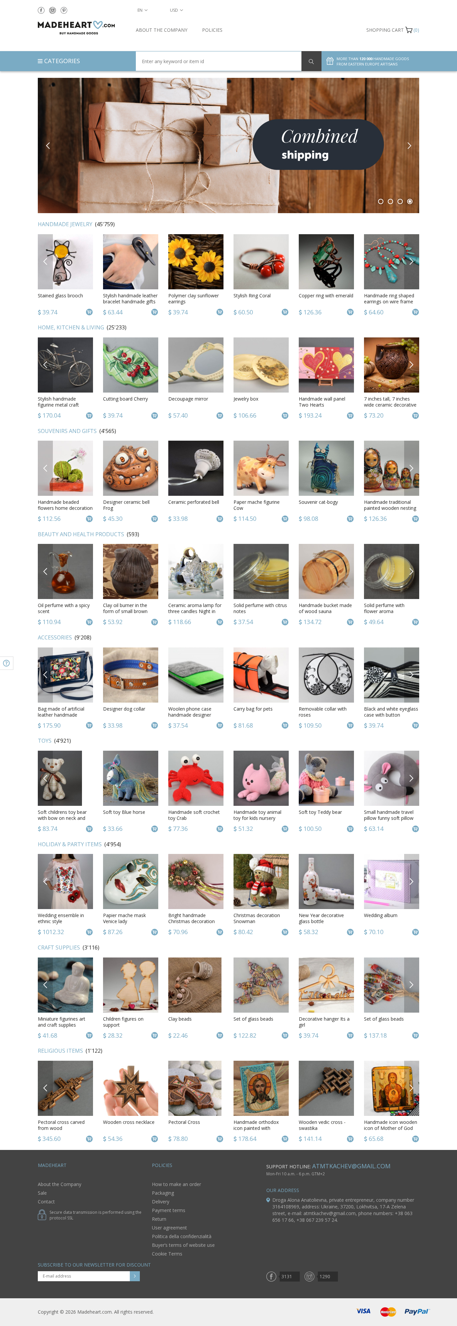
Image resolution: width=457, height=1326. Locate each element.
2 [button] (390, 201)
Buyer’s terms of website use (183, 1245)
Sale (42, 1193)
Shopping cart (385, 30)
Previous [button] (48, 145)
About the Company (161, 30)
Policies (212, 30)
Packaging (163, 1193)
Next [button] (409, 145)
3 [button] (400, 201)
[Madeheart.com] (82, 27)
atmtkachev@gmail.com (351, 1166)
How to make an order (176, 1184)
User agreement (169, 1227)
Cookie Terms (167, 1253)
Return (159, 1219)
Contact (46, 1201)
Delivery (160, 1201)
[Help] (6, 663)
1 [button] (380, 201)
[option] (228, 145)
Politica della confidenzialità (181, 1236)
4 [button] (410, 201)
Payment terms (168, 1210)
